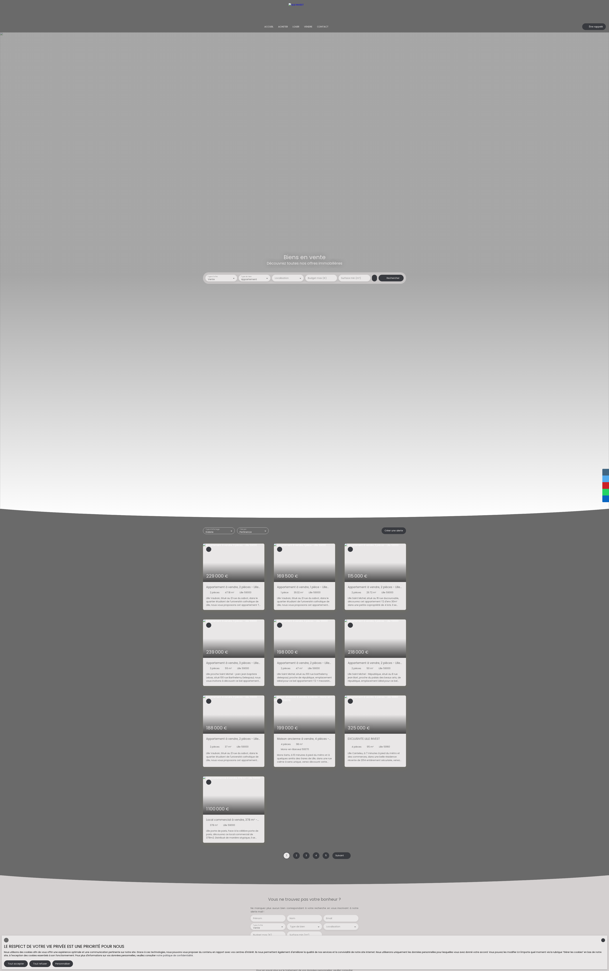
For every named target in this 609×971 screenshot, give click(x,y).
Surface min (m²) (351, 278)
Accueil (268, 26)
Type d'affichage (213, 529)
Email (329, 918)
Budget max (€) (317, 278)
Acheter (283, 26)
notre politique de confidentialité (174, 955)
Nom (292, 918)
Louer (296, 26)
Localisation (282, 278)
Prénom (257, 918)
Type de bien (246, 277)
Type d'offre (213, 277)
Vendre (308, 26)
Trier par (243, 529)
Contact (322, 26)
